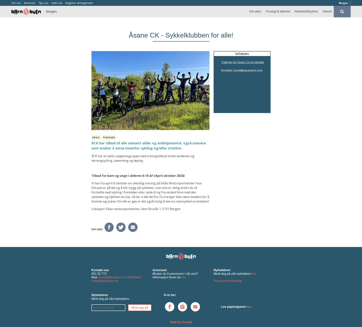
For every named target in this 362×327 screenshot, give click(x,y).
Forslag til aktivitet (278, 11)
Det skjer (255, 11)
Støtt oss (56, 3)
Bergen (343, 3)
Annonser (29, 3)
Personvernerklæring (228, 280)
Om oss (16, 3)
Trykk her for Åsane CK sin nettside (242, 62)
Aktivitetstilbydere (306, 11)
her (183, 277)
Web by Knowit (181, 322)
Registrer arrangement (79, 3)
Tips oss (43, 3)
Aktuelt (327, 11)
